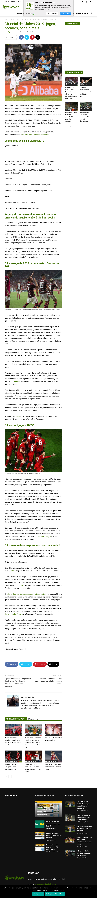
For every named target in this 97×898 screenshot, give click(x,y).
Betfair (17, 416)
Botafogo (69, 110)
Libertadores (19, 585)
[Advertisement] (33, 153)
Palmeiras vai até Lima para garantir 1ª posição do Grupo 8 (71, 117)
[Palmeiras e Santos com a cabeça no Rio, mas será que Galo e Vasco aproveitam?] (70, 853)
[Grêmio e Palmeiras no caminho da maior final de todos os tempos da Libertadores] (86, 81)
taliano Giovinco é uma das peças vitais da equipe (26, 594)
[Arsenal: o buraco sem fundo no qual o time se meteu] (53, 756)
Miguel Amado (13, 32)
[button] (92, 13)
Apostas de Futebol (79, 13)
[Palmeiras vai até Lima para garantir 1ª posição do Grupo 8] (71, 106)
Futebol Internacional (12, 19)
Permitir (66, 13)
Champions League (43, 536)
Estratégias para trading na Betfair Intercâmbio (52, 847)
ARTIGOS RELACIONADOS (16, 719)
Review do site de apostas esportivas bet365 (53, 824)
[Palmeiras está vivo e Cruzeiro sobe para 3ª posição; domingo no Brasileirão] (86, 106)
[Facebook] (82, 1)
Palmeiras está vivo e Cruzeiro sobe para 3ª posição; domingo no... (85, 117)
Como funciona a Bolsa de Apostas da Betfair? (53, 835)
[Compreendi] (94, 891)
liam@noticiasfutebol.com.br (45, 884)
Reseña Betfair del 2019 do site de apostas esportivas (47, 809)
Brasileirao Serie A (71, 84)
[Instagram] (86, 1)
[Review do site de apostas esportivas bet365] (39, 824)
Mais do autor (33, 719)
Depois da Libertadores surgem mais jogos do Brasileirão (84, 828)
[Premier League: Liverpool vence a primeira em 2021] (13, 756)
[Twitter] (90, 1)
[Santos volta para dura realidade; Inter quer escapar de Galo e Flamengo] (70, 817)
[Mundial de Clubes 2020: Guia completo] (53, 730)
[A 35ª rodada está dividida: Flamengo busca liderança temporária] (70, 804)
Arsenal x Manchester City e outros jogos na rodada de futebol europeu (48, 681)
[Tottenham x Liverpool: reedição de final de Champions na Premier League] (33, 756)
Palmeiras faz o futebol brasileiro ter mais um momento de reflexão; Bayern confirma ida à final (33, 742)
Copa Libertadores (84, 84)
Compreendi (38, 894)
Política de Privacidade (55, 894)
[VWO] (35, 14)
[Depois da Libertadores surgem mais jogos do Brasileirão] (70, 828)
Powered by (29, 14)
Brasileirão (21, 13)
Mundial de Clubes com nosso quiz (35, 135)
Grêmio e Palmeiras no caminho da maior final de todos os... (86, 92)
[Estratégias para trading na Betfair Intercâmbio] (39, 847)
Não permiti (52, 13)
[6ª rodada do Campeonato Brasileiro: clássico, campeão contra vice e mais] (71, 81)
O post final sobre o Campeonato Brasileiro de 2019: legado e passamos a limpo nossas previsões (18, 682)
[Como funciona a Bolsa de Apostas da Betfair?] (39, 835)
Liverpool (16, 381)
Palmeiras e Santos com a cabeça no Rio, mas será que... (84, 853)
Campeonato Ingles (11, 761)
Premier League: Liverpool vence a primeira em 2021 (11, 767)
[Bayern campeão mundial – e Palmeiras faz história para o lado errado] (13, 730)
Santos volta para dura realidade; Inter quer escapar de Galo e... (84, 817)
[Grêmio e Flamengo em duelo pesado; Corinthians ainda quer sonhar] (70, 840)
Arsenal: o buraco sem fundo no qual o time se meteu (53, 767)
